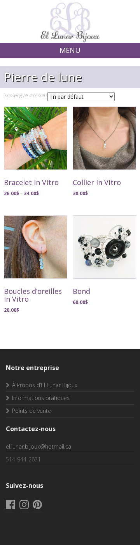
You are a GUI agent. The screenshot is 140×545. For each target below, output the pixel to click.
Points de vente (31, 410)
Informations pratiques (41, 398)
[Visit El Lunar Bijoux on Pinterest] (37, 506)
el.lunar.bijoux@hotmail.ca (38, 446)
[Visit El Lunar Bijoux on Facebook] (10, 506)
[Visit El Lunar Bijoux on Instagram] (24, 506)
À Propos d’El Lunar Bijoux (44, 385)
